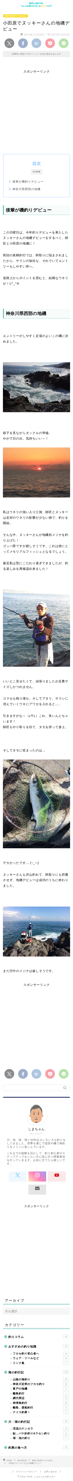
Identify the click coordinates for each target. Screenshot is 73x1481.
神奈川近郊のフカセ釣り (15, 16)
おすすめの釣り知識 (37, 1346)
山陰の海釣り (40, 1379)
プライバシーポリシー (26, 1472)
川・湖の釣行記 (37, 1421)
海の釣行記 (38, 1372)
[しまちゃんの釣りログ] (36, 6)
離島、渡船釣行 (40, 1407)
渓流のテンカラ (40, 1428)
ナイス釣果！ (40, 1412)
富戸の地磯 (40, 1388)
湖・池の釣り (40, 1438)
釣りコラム (37, 1336)
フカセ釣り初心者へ (40, 1353)
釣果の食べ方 (37, 1447)
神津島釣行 (40, 1402)
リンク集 (40, 1363)
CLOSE (36, 172)
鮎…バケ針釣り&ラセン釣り (40, 1433)
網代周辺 (40, 1398)
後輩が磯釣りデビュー (28, 181)
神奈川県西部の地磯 (26, 189)
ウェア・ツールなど (40, 1358)
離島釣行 (40, 1393)
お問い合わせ (50, 1472)
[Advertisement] (36, 110)
